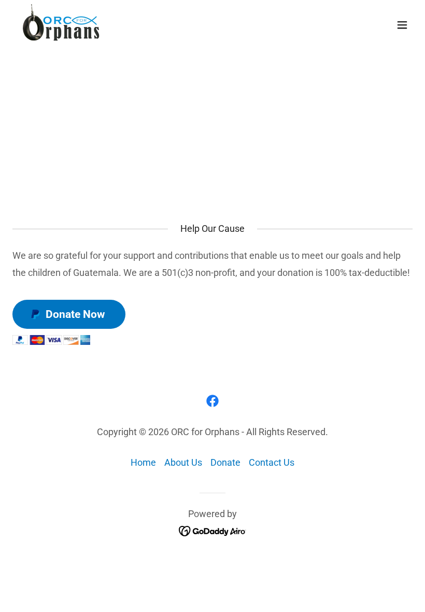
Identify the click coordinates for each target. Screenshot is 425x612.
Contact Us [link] (271, 462)
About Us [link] (183, 462)
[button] (402, 25)
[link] (62, 25)
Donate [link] (225, 462)
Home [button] (143, 462)
